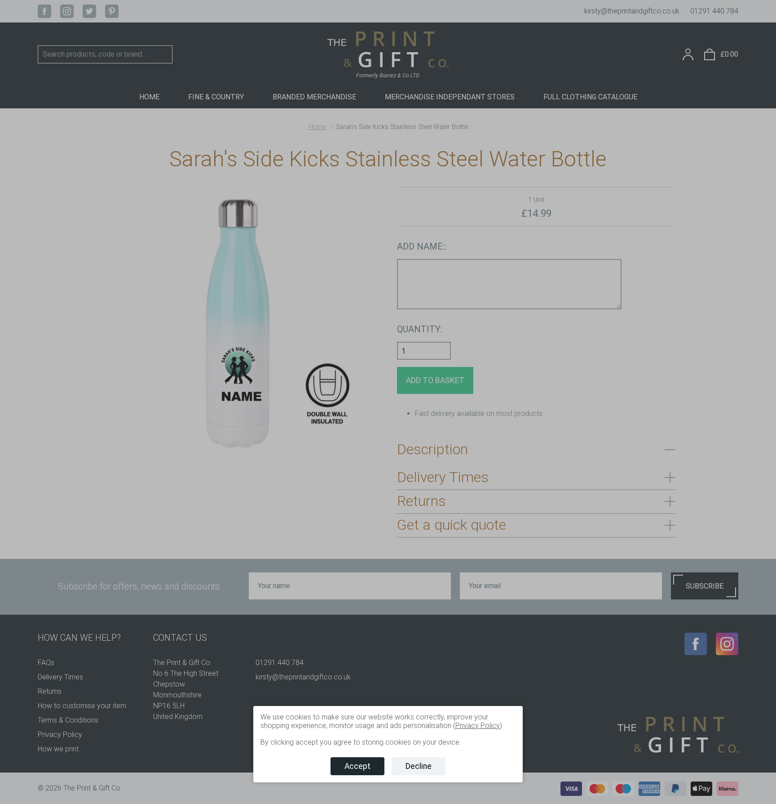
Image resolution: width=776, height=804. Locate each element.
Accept (357, 766)
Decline (419, 766)
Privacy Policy (477, 725)
